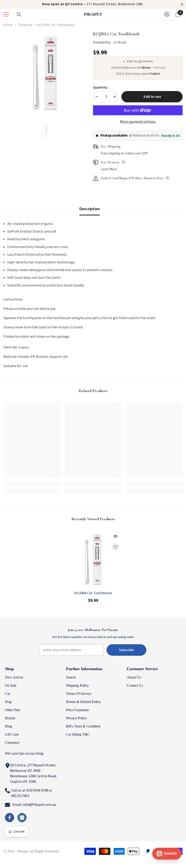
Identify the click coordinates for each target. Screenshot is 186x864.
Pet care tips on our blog (24, 753)
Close (182, 4)
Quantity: (100, 87)
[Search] (19, 14)
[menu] (6, 14)
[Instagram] (22, 817)
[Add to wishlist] (115, 547)
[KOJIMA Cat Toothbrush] (93, 558)
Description (89, 209)
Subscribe (126, 650)
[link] (32, 483)
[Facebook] (9, 817)
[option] (93, 4)
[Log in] (166, 14)
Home (8, 24)
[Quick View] (115, 536)
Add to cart (152, 97)
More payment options (138, 121)
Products (25, 24)
